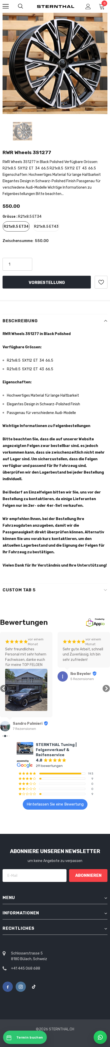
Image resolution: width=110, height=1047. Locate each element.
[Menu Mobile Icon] (6, 6)
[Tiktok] (34, 987)
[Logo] (55, 6)
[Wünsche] (101, 282)
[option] (55, 63)
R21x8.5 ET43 (46, 226)
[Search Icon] (20, 6)
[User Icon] (88, 6)
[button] (4, 688)
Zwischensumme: (18, 241)
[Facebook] (8, 987)
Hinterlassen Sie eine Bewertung (55, 804)
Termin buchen (29, 1037)
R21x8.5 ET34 (16, 226)
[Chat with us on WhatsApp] (100, 1037)
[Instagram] (21, 987)
